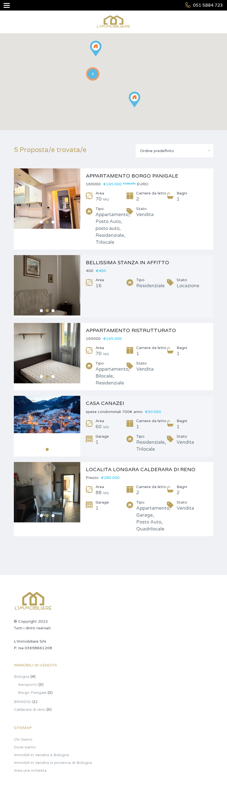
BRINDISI (22, 701)
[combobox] (174, 150)
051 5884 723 (208, 5)
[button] (140, 107)
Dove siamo (25, 747)
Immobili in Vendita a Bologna (41, 755)
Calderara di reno (29, 709)
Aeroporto (27, 684)
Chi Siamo (23, 739)
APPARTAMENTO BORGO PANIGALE (132, 176)
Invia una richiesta (30, 770)
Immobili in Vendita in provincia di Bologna (53, 762)
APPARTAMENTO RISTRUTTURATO (131, 330)
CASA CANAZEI (105, 403)
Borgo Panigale (32, 692)
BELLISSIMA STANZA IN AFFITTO (127, 263)
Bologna (21, 676)
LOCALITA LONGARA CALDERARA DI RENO (140, 469)
